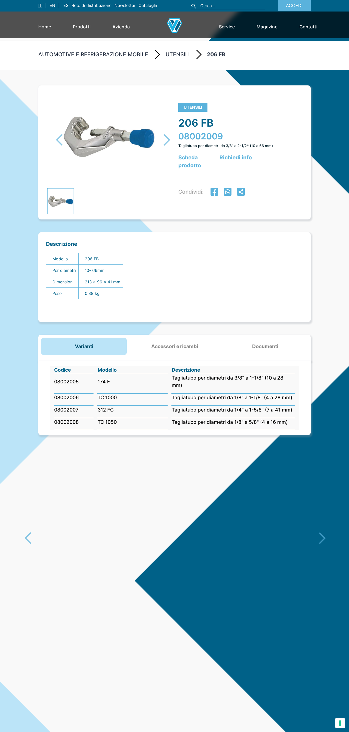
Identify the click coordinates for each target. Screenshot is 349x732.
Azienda (121, 26)
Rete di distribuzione (91, 5)
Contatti (308, 26)
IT (40, 5)
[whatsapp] (228, 192)
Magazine (267, 26)
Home (44, 26)
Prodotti (81, 26)
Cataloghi (147, 5)
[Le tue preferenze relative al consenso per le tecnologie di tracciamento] (340, 723)
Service (227, 26)
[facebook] (214, 192)
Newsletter (124, 5)
